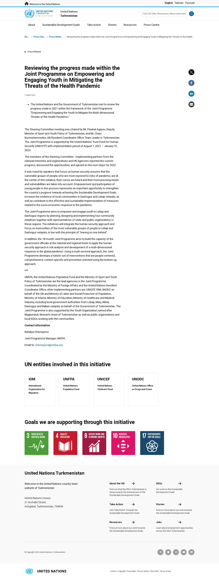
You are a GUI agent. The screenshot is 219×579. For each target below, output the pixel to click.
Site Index (154, 571)
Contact (113, 571)
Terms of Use (165, 571)
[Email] (191, 104)
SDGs (159, 483)
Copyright (122, 571)
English (169, 2)
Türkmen (179, 2)
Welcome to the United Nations (44, 4)
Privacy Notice (143, 571)
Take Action (116, 504)
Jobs (159, 522)
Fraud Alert (131, 571)
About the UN (117, 483)
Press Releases (57, 37)
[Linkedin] (191, 94)
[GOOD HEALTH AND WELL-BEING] (37, 443)
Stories (160, 504)
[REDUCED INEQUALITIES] (124, 443)
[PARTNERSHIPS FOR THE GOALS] (153, 443)
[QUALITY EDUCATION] (66, 443)
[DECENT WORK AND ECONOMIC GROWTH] (95, 443)
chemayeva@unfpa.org (49, 345)
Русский (189, 2)
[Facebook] (191, 83)
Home (28, 37)
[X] (191, 72)
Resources (116, 522)
